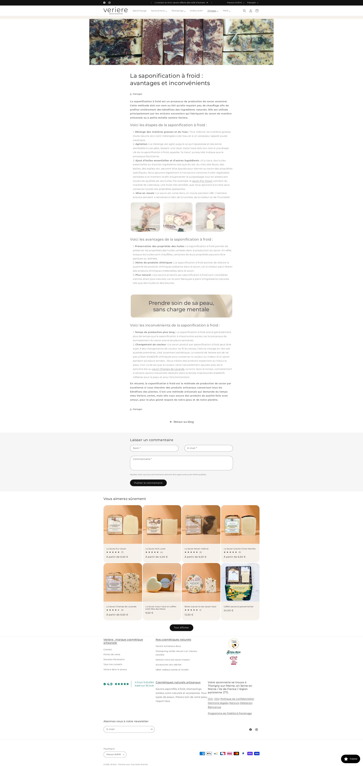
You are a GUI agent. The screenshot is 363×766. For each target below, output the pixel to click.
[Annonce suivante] (212, 2)
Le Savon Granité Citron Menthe (240, 549)
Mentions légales (218, 703)
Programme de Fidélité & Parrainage (230, 713)
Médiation (246, 703)
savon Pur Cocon (202, 181)
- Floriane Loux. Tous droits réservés (132, 765)
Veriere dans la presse (115, 669)
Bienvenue (214, 707)
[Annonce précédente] (151, 2)
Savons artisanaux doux (168, 646)
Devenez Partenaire (114, 659)
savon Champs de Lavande (168, 369)
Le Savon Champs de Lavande (121, 606)
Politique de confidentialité (237, 699)
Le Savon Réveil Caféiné (197, 549)
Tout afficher (181, 627)
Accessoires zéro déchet (169, 665)
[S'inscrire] (151, 729)
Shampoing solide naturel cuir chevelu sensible (176, 653)
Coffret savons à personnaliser (239, 606)
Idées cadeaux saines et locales (172, 669)
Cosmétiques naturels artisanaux (178, 682)
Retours (234, 703)
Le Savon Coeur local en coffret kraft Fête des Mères (160, 607)
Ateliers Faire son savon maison (173, 659)
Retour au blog (184, 421)
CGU (217, 699)
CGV (210, 699)
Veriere (113, 765)
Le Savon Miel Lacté (155, 549)
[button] (244, 11)
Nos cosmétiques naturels (173, 639)
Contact (108, 649)
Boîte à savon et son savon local (200, 606)
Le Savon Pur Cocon (116, 549)
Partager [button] (137, 94)
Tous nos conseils (113, 664)
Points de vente (112, 654)
